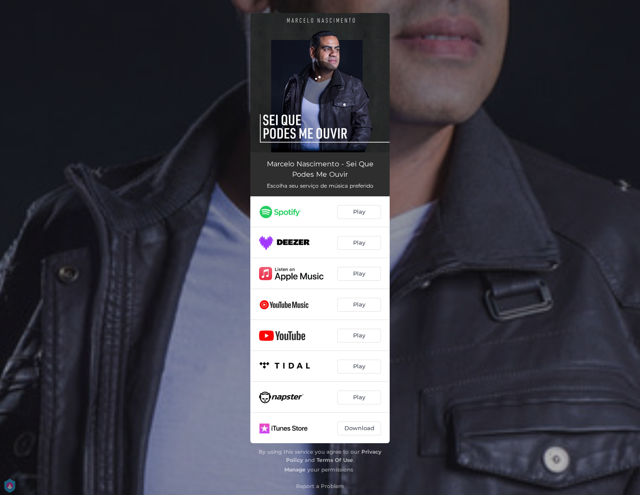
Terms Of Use (335, 460)
